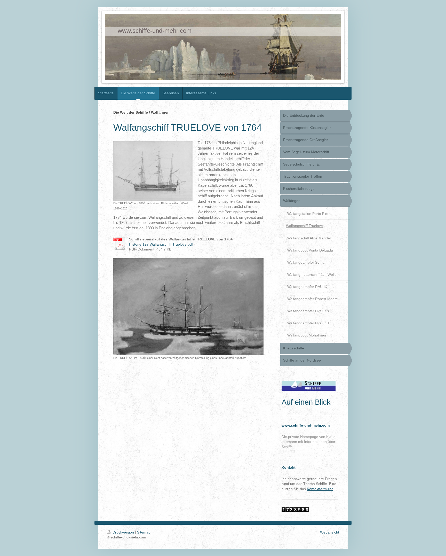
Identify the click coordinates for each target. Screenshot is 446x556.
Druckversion (123, 532)
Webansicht (329, 532)
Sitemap (143, 532)
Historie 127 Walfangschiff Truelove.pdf (161, 244)
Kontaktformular (320, 489)
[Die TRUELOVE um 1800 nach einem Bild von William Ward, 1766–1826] (153, 171)
